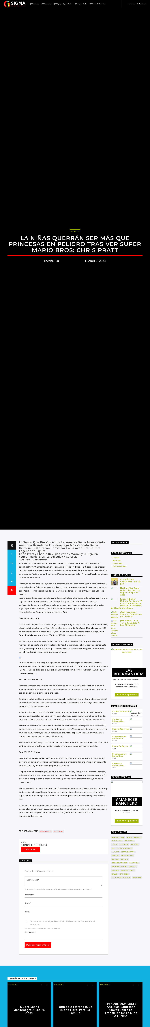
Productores (128, 908)
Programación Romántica (119, 775)
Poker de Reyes (120, 784)
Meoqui (115, 893)
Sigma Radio (82, 4)
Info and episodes (126, 732)
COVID (115, 882)
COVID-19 (124, 882)
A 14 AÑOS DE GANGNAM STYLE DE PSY (130, 619)
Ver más (30, 887)
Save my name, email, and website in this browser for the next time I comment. (62, 959)
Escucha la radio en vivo (137, 4)
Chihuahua (117, 879)
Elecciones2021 (124, 886)
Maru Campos (128, 890)
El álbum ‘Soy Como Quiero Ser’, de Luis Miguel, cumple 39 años (130, 629)
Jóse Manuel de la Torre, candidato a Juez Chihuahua (129, 660)
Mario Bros (45, 869)
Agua (129, 875)
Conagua (129, 879)
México (124, 897)
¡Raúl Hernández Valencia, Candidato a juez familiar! (131, 652)
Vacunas (137, 915)
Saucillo (124, 912)
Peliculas (58, 869)
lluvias (115, 890)
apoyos (137, 875)
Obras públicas (119, 901)
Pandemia (134, 901)
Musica (115, 897)
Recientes (75, 249)
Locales (116, 595)
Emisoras (48, 4)
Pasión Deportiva (120, 766)
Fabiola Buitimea (72, 278)
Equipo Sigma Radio (64, 4)
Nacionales (117, 601)
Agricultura (118, 875)
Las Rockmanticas (121, 749)
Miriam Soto (127, 893)
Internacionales (119, 604)
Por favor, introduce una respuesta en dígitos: (42, 966)
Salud (115, 912)
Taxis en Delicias (99, 4)
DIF (113, 886)
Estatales (117, 598)
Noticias (36, 4)
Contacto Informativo (118, 758)
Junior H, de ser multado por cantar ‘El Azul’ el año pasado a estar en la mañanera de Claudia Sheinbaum (126, 641)
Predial (133, 904)
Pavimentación (119, 904)
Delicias (135, 882)
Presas (115, 908)
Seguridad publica (121, 915)
